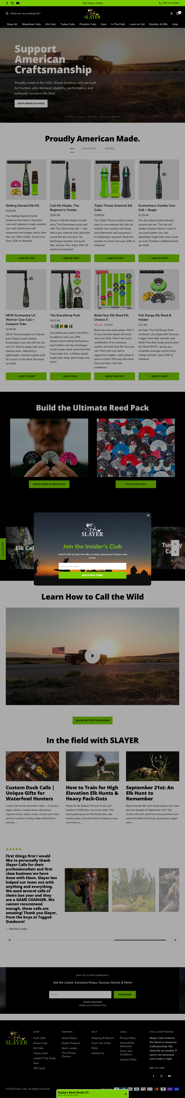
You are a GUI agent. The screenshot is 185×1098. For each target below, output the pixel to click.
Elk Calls (51, 24)
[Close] (148, 515)
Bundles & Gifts (158, 24)
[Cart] (177, 13)
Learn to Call (137, 24)
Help (175, 24)
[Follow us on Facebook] (7, 3)
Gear (104, 24)
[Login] (171, 13)
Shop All (12, 24)
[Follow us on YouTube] (17, 3)
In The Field (118, 24)
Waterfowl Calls (31, 24)
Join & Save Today (92, 575)
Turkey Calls (67, 24)
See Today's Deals (93, 3)
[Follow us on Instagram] (12, 3)
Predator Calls (87, 24)
